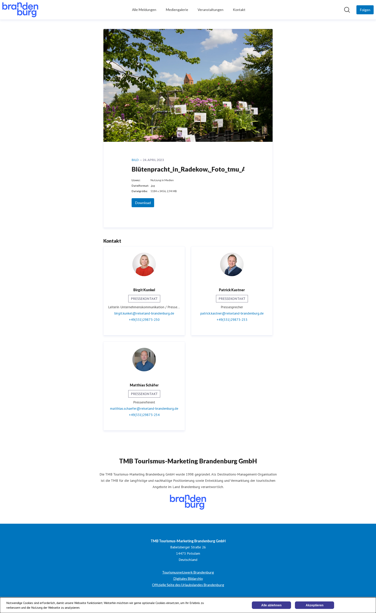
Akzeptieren (315, 605)
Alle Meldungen (144, 9)
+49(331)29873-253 (232, 319)
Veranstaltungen (210, 9)
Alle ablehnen (271, 605)
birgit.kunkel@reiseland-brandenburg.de (144, 313)
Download (143, 203)
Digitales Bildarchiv (188, 578)
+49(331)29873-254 (144, 414)
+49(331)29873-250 (144, 319)
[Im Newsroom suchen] (347, 10)
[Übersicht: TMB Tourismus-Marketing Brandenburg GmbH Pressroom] (20, 9)
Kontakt (239, 9)
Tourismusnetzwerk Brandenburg (188, 572)
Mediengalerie (177, 9)
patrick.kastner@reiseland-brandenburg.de (232, 313)
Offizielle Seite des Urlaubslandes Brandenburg (188, 585)
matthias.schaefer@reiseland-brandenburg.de (144, 408)
